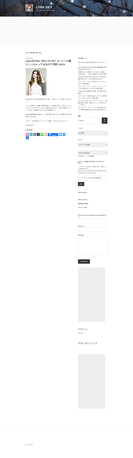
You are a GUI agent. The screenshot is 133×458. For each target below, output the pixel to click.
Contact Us (84, 261)
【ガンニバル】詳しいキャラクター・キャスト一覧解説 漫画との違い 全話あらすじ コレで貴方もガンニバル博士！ (92, 103)
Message (81, 235)
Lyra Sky (44, 7)
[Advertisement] (66, 30)
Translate (91, 156)
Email (81, 226)
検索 (79, 116)
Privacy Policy (29, 444)
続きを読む (29, 129)
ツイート (80, 333)
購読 (81, 184)
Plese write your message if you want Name (92, 216)
